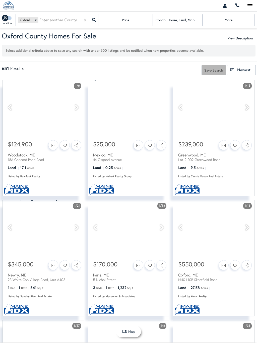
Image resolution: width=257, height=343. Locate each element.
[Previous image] (10, 107)
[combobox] (39, 20)
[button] (35, 20)
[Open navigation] (249, 6)
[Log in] (224, 5)
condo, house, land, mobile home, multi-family (179, 20)
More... (230, 20)
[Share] (76, 145)
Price (125, 20)
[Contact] (53, 145)
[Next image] (77, 107)
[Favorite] (65, 145)
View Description (240, 38)
